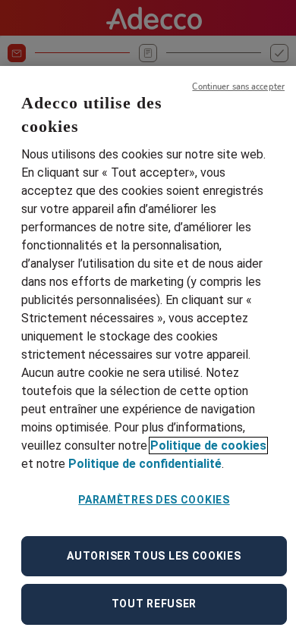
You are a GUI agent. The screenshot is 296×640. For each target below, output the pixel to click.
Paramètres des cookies (153, 500)
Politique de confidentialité (145, 463)
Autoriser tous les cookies (154, 556)
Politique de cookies (208, 445)
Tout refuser (154, 604)
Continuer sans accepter (238, 87)
